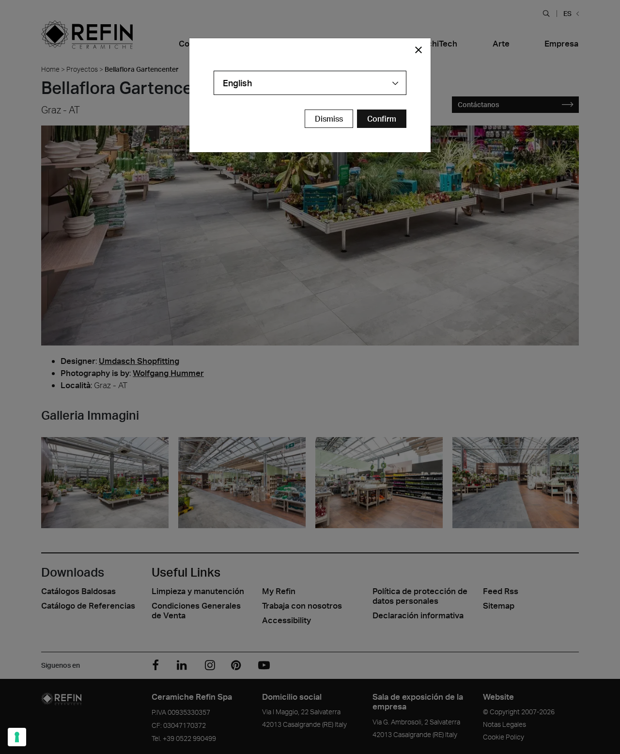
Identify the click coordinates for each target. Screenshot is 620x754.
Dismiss (329, 119)
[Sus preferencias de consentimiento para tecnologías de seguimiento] (17, 737)
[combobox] (310, 83)
